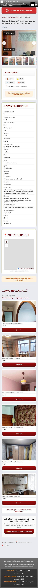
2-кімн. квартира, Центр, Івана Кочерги (12, 323)
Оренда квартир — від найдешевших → (16, 298)
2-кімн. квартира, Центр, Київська (11, 358)
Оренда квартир (13, 17)
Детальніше (19, 330)
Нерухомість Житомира (7, 5)
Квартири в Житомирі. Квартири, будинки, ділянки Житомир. (19, 561)
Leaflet (21, 269)
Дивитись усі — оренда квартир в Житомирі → (19, 510)
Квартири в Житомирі (12, 1)
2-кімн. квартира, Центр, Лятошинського (12, 461)
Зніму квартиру (9, 565)
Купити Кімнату (30, 564)
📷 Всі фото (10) (9, 49)
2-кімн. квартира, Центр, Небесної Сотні (12, 392)
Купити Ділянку (22, 564)
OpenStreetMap (29, 269)
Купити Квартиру (8, 564)
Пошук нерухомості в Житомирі (20, 565)
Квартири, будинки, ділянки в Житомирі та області (13, 3)
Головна (4, 17)
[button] (2, 2)
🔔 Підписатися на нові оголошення (19, 531)
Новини (31, 565)
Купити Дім (15, 564)
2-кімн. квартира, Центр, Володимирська (12, 427)
